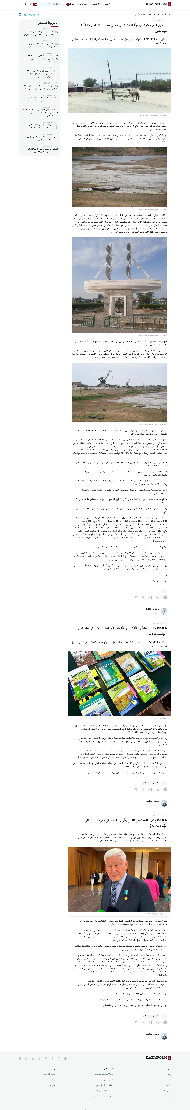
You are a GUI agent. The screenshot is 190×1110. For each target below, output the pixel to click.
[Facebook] (143, 598)
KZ (57, 4)
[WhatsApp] (158, 598)
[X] (136, 598)
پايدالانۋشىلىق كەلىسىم (104, 1074)
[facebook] (52, 1058)
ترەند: (169, 15)
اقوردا (163, 14)
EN (45, 4)
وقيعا (149, 14)
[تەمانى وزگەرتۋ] (66, 4)
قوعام (164, 591)
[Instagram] (165, 598)
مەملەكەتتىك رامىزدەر (104, 1085)
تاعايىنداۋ (156, 14)
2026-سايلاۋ (140, 14)
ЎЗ (31, 4)
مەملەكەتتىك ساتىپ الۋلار (103, 1096)
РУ (49, 4)
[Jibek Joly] (33, 14)
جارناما (52, 1085)
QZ (53, 4)
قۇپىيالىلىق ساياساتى (104, 1080)
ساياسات (168, 1080)
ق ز (35, 4)
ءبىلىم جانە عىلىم (150, 783)
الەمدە (169, 1096)
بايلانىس (51, 1080)
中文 (40, 4)
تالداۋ (72, 4)
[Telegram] (151, 598)
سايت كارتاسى (49, 1074)
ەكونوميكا (167, 1091)
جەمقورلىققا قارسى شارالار (103, 1091)
